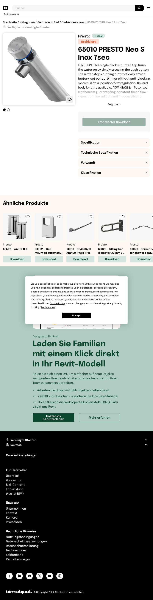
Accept (76, 315)
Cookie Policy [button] (57, 303)
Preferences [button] (48, 307)
